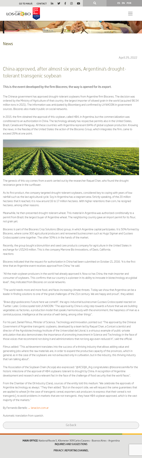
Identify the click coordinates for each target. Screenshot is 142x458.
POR (129, 3)
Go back (71, 425)
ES (118, 3)
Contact (42, 3)
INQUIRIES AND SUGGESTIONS (71, 444)
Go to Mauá (25, 3)
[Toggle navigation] (130, 13)
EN (123, 3)
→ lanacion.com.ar (38, 408)
